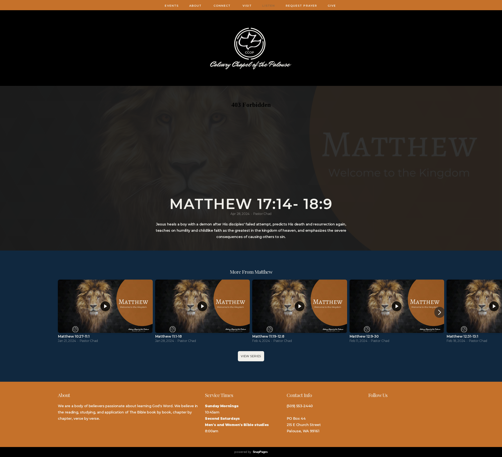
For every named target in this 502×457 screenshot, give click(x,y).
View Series (251, 356)
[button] (439, 312)
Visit (247, 5)
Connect (223, 5)
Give (332, 5)
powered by (250, 452)
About (196, 5)
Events (172, 5)
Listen (268, 5)
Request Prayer (301, 5)
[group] (105, 312)
